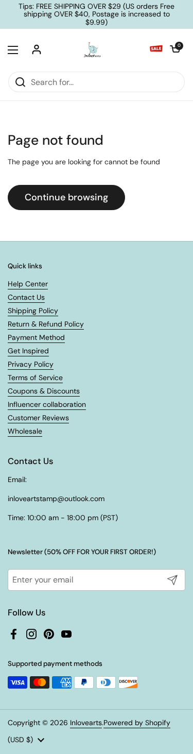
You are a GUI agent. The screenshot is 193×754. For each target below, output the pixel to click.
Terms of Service (35, 377)
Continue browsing (66, 197)
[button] (175, 50)
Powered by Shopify (136, 722)
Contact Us (26, 297)
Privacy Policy (31, 364)
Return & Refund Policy (46, 324)
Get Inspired (28, 350)
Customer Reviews (38, 417)
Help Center (28, 283)
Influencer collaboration (47, 404)
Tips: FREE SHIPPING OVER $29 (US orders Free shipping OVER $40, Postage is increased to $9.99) (96, 14)
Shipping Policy (33, 310)
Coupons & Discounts (44, 391)
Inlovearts (86, 722)
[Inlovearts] (92, 50)
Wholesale (25, 431)
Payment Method (36, 337)
